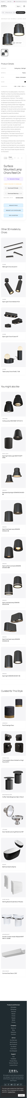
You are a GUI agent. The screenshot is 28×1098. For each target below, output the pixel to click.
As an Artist (13, 1048)
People (13, 1018)
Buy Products (13, 1044)
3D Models (13, 1007)
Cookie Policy (11, 1092)
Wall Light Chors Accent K (9, 267)
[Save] (14, 158)
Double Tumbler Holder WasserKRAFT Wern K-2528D (13, 937)
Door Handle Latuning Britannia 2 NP (12, 832)
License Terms (13, 1065)
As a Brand (13, 1046)
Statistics (13, 1032)
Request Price (13, 205)
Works (13, 1020)
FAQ (13, 1056)
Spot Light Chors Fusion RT (10, 336)
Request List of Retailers (13, 210)
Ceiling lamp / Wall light (20, 68)
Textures (13, 1011)
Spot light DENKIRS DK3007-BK (11, 676)
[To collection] (18, 158)
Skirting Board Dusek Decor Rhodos (12, 902)
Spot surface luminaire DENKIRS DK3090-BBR (11, 566)
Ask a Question (13, 215)
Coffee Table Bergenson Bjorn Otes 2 (13, 797)
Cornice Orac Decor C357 (9, 973)
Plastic (24, 73)
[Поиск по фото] (14, 12)
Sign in (18, 6)
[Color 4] (25, 81)
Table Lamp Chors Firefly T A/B (11, 371)
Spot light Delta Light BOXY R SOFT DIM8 (12, 456)
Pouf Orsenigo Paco (8, 725)
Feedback (13, 1059)
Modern (18, 77)
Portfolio (13, 1034)
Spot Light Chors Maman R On (11, 301)
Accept (21, 1095)
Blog (13, 1030)
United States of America (21, 1)
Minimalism (23, 77)
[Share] (21, 158)
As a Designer (13, 1051)
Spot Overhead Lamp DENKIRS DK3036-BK (11, 640)
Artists (13, 1016)
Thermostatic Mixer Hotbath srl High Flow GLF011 (13, 761)
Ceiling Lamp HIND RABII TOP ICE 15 (12, 421)
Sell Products (13, 1042)
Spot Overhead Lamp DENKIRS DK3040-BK (11, 530)
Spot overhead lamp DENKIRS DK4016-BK (10, 603)
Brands (13, 1014)
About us (13, 1028)
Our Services (13, 1040)
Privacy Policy (13, 1061)
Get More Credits (19, 197)
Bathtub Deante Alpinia (9, 867)
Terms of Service (13, 1063)
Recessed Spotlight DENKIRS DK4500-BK (13, 493)
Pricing (13, 1022)
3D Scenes (13, 1009)
